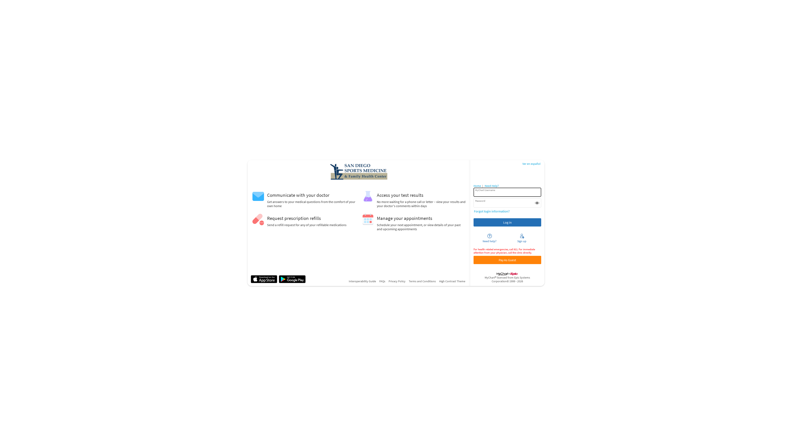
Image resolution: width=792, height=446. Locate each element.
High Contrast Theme (452, 281)
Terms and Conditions (422, 281)
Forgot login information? (492, 211)
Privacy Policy (397, 281)
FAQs (382, 281)
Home (477, 186)
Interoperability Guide (362, 281)
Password (480, 200)
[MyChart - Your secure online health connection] (359, 171)
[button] (537, 203)
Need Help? (492, 186)
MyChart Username (485, 190)
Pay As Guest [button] (507, 260)
